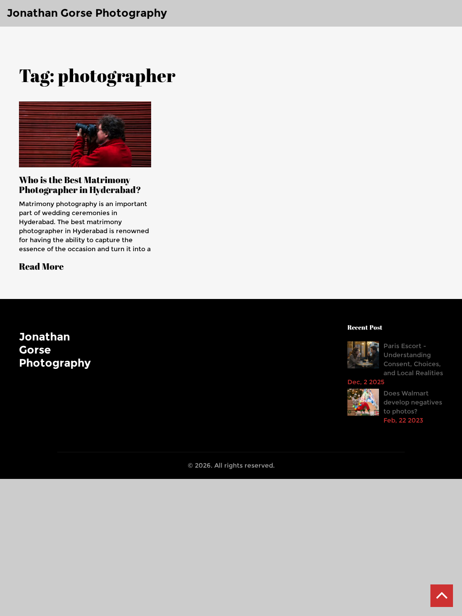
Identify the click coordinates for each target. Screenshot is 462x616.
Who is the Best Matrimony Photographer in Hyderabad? (80, 185)
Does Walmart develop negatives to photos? (412, 402)
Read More (41, 266)
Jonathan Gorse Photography (87, 12)
